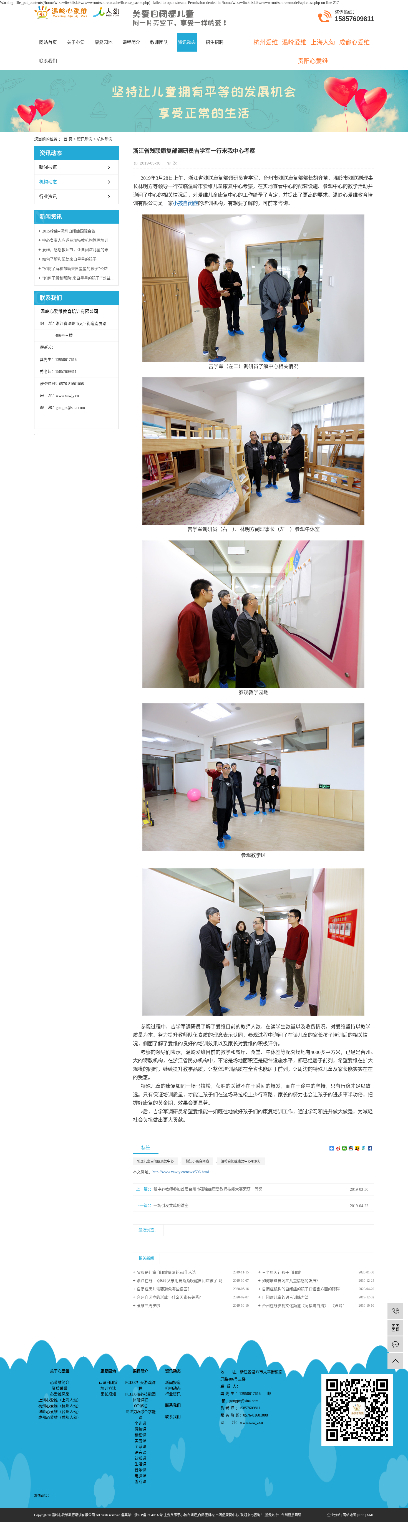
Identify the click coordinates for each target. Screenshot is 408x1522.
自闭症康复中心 (227, 1515)
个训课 (140, 1423)
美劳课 (140, 1441)
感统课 (140, 1429)
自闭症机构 (206, 1515)
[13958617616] (395, 1311)
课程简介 (131, 42)
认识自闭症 (108, 1383)
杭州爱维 (265, 42)
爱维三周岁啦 (148, 1306)
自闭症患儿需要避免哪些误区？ (164, 1289)
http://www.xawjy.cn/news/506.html (180, 1172)
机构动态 (104, 139)
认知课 (140, 1458)
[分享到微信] (344, 1148)
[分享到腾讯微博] (363, 1148)
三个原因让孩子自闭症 (281, 1272)
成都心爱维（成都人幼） (59, 1417)
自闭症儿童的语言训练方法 (285, 1297)
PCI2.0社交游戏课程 (140, 1385)
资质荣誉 (59, 1388)
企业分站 (334, 1515)
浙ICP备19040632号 (148, 1515)
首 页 (68, 139)
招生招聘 (214, 42)
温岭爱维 (294, 42)
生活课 (140, 1464)
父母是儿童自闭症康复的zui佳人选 (166, 1272)
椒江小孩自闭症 (197, 1161)
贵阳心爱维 (313, 60)
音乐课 (140, 1470)
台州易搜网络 (291, 1515)
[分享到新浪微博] (338, 1148)
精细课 (140, 1435)
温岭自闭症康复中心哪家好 (241, 1161)
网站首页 (48, 42)
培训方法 (108, 1388)
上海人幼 (323, 42)
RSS (361, 1515)
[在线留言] (395, 1344)
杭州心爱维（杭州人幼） (59, 1406)
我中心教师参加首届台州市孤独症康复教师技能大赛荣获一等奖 (207, 1189)
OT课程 (140, 1406)
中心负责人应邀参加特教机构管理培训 (75, 240)
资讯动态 (187, 42)
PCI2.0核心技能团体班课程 (140, 1397)
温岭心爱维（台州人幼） (59, 1412)
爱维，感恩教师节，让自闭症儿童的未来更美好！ (78, 250)
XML (370, 1515)
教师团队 (159, 42)
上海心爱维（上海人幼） (59, 1400)
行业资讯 (48, 196)
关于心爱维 (76, 46)
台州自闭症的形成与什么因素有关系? (169, 1297)
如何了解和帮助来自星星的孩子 (69, 259)
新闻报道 (48, 167)
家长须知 (108, 1394)
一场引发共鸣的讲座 (170, 1206)
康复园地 (103, 42)
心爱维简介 (59, 1383)
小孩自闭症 (188, 1515)
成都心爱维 (354, 42)
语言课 (140, 1452)
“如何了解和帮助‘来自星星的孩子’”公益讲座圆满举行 (78, 278)
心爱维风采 (59, 1394)
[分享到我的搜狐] (357, 1148)
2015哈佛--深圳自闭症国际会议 (68, 231)
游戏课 (140, 1482)
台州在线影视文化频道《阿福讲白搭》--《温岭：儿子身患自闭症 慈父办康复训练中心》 (318, 1306)
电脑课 (140, 1476)
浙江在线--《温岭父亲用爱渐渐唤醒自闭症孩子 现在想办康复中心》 (193, 1281)
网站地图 (349, 1515)
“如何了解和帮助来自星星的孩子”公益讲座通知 (78, 269)
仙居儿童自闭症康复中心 (155, 1161)
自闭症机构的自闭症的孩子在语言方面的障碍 (301, 1289)
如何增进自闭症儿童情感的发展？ (291, 1281)
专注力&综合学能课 (140, 1415)
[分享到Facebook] (370, 1148)
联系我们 (48, 61)
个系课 (140, 1447)
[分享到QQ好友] (351, 1148)
